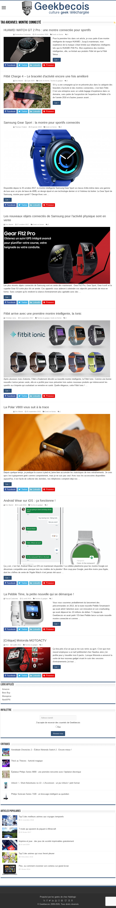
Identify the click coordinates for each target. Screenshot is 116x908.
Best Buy (6, 693)
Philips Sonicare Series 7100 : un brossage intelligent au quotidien (40, 794)
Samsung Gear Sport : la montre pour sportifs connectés (42, 122)
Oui (59, 727)
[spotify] (62, 900)
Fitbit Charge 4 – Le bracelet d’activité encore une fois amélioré (46, 76)
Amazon (5, 689)
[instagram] (59, 900)
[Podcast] (72, 900)
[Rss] (44, 900)
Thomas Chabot (21, 127)
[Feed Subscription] (114, 22)
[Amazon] (69, 900)
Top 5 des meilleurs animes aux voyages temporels (41, 816)
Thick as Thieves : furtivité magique (27, 761)
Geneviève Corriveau (23, 34)
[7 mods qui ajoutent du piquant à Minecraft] (9, 833)
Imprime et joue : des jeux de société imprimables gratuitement (46, 841)
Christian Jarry (10, 318)
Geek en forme (57, 34)
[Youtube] (56, 900)
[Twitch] (65, 900)
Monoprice (6, 696)
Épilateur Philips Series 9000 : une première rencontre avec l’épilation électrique (46, 772)
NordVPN (6, 700)
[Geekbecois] (58, 8)
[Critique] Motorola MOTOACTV (25, 640)
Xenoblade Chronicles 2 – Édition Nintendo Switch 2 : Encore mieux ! (41, 750)
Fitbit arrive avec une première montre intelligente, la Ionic (42, 313)
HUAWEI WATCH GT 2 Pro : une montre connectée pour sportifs (47, 30)
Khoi (6, 645)
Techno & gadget (56, 81)
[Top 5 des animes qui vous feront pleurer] (9, 857)
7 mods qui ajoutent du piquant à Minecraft (37, 829)
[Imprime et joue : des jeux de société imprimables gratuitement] (9, 845)
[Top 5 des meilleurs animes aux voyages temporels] (9, 820)
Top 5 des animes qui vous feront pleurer (36, 853)
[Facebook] (47, 900)
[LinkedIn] (53, 900)
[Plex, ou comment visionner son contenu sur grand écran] (9, 870)
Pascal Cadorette (11, 598)
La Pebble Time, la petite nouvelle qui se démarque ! (39, 594)
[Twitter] (49, 900)
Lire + (57, 60)
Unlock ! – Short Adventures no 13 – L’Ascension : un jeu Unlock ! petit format (45, 783)
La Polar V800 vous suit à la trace (26, 407)
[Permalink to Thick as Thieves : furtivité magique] (6, 763)
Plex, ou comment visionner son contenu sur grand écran (44, 866)
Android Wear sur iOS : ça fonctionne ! (30, 500)
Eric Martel (19, 81)
